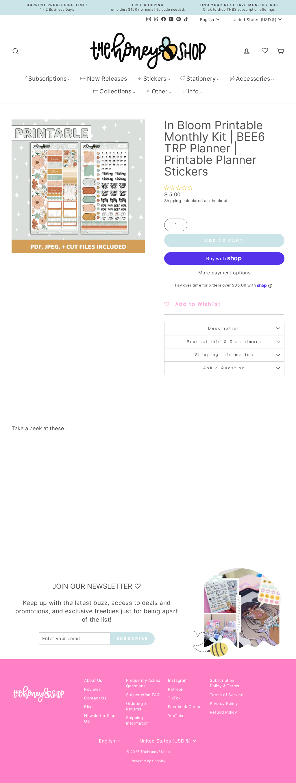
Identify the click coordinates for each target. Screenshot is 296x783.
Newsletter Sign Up (99, 718)
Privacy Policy (224, 703)
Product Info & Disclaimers (224, 341)
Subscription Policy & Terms (224, 683)
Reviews (92, 689)
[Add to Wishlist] (68, 452)
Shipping (172, 200)
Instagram (178, 680)
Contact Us (95, 698)
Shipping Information (137, 720)
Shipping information (224, 354)
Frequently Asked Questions (143, 683)
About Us (93, 680)
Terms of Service (226, 694)
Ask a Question (224, 368)
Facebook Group (184, 706)
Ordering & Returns (136, 706)
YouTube (176, 715)
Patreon (176, 689)
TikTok (174, 698)
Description (224, 328)
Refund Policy (223, 712)
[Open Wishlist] (264, 51)
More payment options (224, 273)
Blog (88, 706)
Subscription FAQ (143, 694)
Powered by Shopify (148, 761)
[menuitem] (46, 78)
